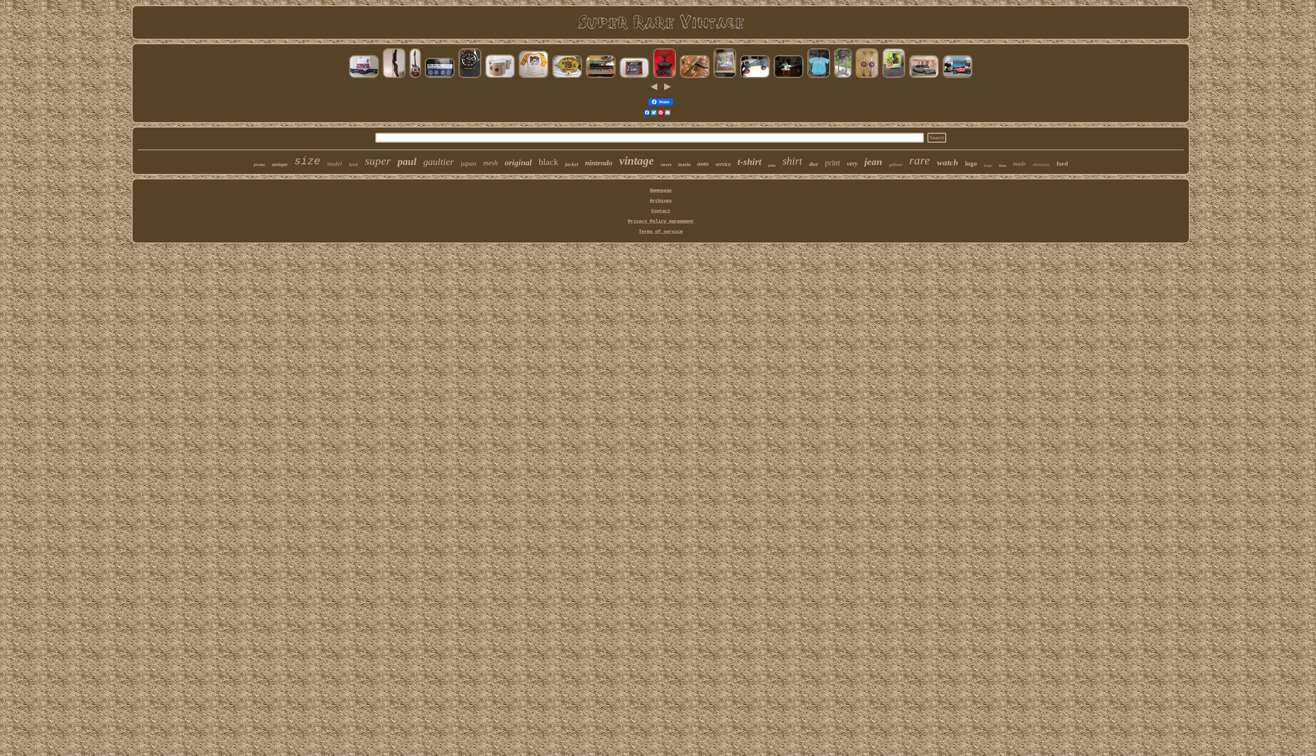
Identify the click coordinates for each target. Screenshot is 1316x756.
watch (947, 162)
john (772, 165)
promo (259, 164)
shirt (792, 161)
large (988, 165)
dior (813, 164)
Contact (660, 211)
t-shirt (749, 162)
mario (684, 164)
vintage (636, 160)
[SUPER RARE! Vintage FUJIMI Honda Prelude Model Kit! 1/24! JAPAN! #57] (924, 77)
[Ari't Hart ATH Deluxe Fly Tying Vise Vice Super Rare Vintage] (634, 77)
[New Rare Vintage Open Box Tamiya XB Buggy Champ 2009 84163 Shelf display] (957, 77)
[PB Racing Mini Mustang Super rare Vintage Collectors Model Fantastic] (755, 77)
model (334, 164)
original (518, 162)
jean (873, 161)
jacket (571, 164)
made (1019, 164)
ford (1062, 163)
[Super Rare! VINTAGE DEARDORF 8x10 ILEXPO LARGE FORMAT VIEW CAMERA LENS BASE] (842, 77)
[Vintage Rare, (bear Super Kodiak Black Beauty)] (364, 77)
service (723, 164)
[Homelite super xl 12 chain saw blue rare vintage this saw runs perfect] (788, 77)
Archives (661, 200)
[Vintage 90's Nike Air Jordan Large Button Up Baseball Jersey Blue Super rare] (819, 77)
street (666, 164)
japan (468, 163)
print (832, 162)
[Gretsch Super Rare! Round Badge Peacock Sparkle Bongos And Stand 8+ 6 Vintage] (500, 77)
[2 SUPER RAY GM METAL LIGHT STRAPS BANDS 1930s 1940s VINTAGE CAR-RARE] (867, 77)
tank (353, 164)
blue (1002, 165)
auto (703, 163)
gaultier (438, 161)
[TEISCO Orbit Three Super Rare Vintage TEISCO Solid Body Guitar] (415, 77)
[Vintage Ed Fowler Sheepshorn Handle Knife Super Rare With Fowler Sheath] (694, 77)
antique (280, 164)
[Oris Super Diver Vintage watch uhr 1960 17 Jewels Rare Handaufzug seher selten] (470, 77)
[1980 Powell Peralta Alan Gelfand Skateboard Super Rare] (665, 77)
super (378, 161)
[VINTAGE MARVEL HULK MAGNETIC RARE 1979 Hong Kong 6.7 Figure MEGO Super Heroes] (894, 77)
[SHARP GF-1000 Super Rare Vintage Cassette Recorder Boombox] (439, 77)
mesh (490, 163)
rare (919, 160)
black (548, 162)
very (852, 163)
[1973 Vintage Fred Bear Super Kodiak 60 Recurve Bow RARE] (394, 77)
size (307, 161)
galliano (895, 164)
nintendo (598, 162)
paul (407, 161)
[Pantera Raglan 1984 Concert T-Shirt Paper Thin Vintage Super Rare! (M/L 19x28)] (533, 77)
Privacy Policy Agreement (661, 221)
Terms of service (661, 231)
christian (1041, 164)
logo (971, 163)
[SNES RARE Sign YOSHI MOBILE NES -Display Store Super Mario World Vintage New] (725, 77)
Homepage (661, 190)
